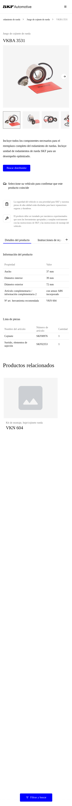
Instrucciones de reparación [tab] (53, 240)
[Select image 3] (50, 120)
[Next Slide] (64, 76)
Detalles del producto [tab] (17, 240)
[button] (31, 408)
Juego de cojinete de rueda (38, 19)
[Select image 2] (31, 120)
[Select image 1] (11, 120)
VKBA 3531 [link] (62, 19)
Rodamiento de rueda (11, 19)
